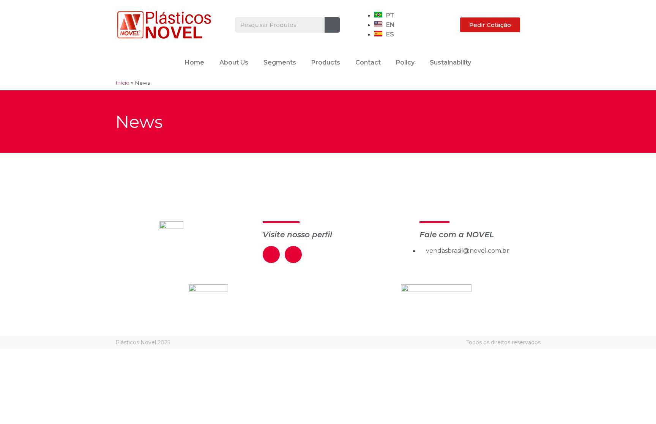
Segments (279, 62)
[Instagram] (293, 254)
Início (122, 83)
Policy (405, 62)
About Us (233, 62)
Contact (368, 62)
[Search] (332, 25)
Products (325, 62)
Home (194, 62)
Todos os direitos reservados (503, 342)
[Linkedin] (271, 254)
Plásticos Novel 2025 (142, 342)
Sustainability (450, 62)
